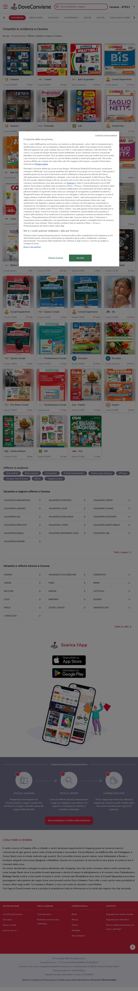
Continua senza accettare (106, 135)
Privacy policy (41, 164)
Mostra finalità (55, 257)
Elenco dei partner (32, 247)
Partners (70, 183)
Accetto (80, 257)
